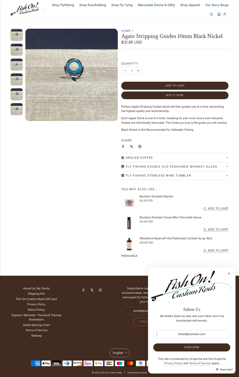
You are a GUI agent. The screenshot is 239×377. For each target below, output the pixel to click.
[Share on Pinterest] (140, 147)
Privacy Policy (173, 363)
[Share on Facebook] (123, 147)
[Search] (211, 14)
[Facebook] (83, 290)
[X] (92, 290)
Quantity (129, 63)
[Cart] (219, 14)
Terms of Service (200, 363)
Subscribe (147, 322)
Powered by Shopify (137, 372)
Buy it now (175, 95)
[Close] (229, 273)
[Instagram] (100, 290)
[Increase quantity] (138, 71)
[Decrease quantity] (125, 71)
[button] (28, 75)
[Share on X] (131, 147)
